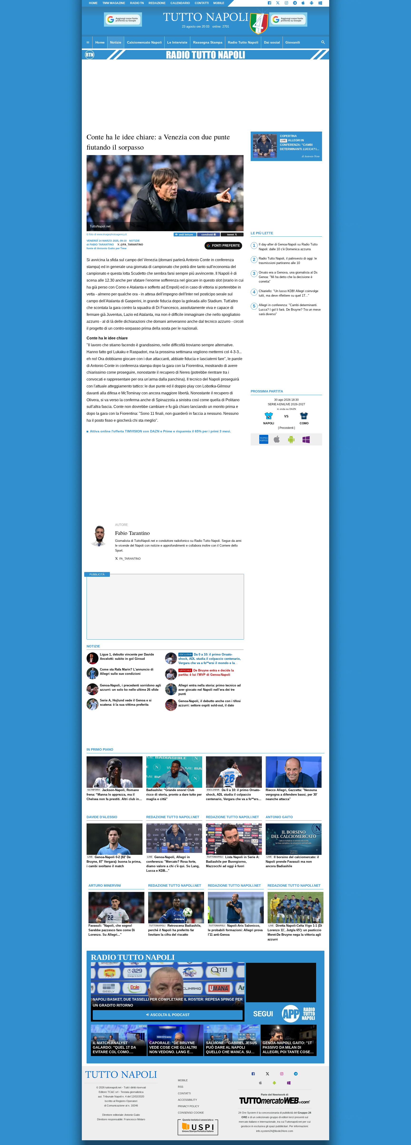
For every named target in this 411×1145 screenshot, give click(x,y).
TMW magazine (114, 3)
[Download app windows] (320, 3)
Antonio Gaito (132, 1114)
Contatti (184, 1093)
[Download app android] (311, 3)
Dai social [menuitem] (272, 42)
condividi (207, 234)
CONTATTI (202, 3)
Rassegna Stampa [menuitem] (207, 42)
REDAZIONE (157, 3)
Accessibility (187, 1099)
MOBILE (218, 3)
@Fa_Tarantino (131, 244)
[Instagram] (286, 3)
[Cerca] (323, 42)
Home (93, 3)
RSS (180, 1087)
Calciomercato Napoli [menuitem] (144, 42)
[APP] (264, 439)
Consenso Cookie (191, 1112)
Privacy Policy (188, 1106)
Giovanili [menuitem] (292, 42)
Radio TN (137, 3)
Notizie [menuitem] (115, 42)
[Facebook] (269, 3)
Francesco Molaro (134, 1119)
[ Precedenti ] (286, 427)
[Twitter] (277, 3)
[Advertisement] (286, 481)
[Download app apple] (303, 3)
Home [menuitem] (100, 42)
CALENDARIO (180, 3)
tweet (231, 234)
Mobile (183, 1080)
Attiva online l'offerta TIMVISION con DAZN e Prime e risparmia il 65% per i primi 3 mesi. (160, 431)
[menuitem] (87, 42)
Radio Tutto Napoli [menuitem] (243, 42)
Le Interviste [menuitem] (177, 42)
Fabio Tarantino (102, 244)
